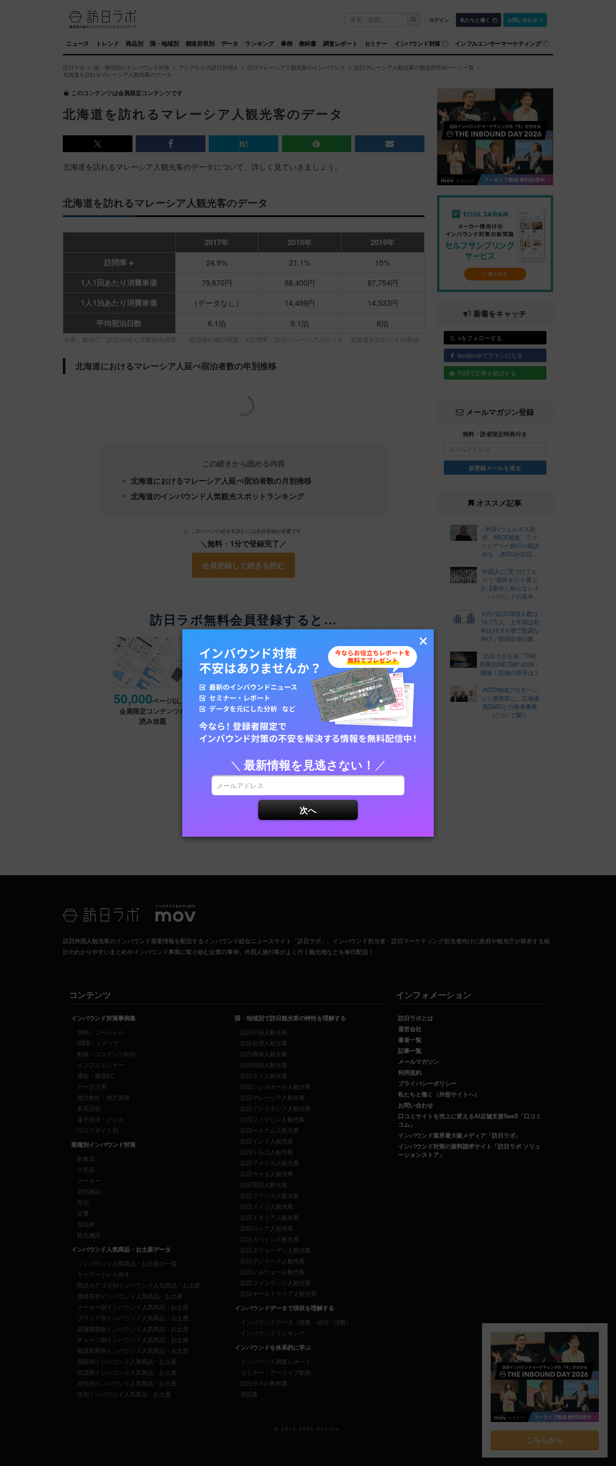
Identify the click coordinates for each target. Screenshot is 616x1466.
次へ (308, 810)
